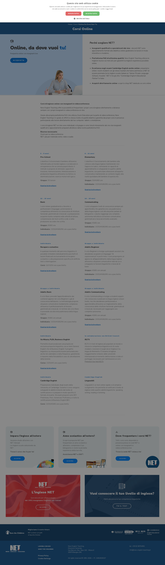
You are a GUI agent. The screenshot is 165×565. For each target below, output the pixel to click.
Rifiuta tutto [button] (73, 14)
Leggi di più (109, 9)
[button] (82, 18)
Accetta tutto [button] (91, 14)
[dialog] (82, 282)
